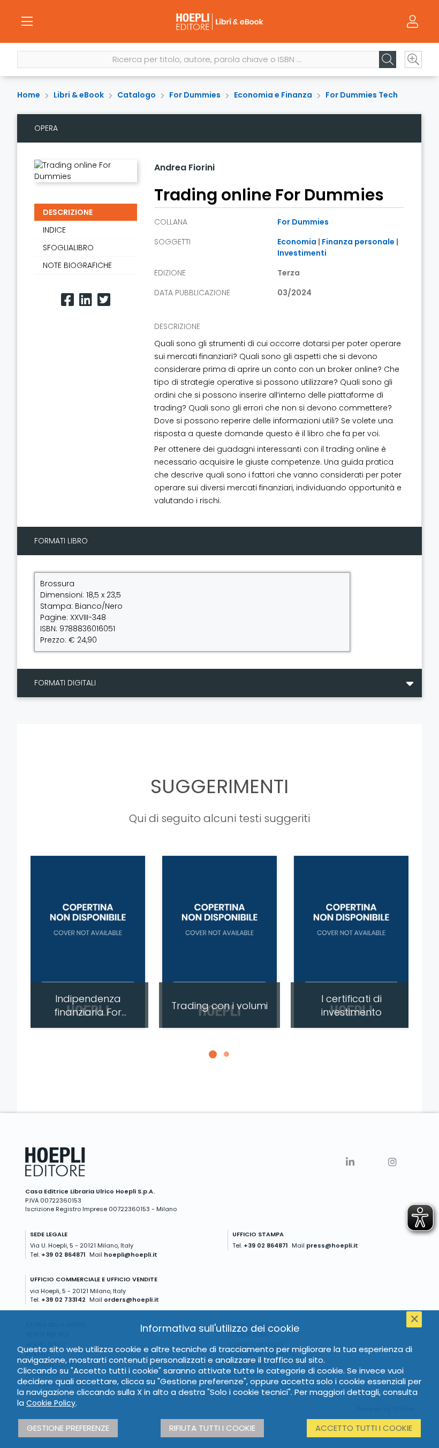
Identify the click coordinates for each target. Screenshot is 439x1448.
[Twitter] (103, 300)
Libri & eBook (79, 94)
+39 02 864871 (63, 1254)
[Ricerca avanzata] (413, 59)
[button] (212, 1054)
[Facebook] (67, 300)
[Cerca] (387, 59)
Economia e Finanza (273, 94)
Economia (296, 241)
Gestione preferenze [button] (68, 1428)
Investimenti (302, 253)
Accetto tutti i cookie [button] (363, 1428)
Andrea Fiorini (184, 167)
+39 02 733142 (63, 1299)
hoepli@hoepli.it (130, 1254)
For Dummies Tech (362, 94)
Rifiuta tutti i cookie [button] (212, 1428)
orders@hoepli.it (131, 1299)
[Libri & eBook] (219, 21)
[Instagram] (392, 1162)
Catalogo (136, 94)
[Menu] (26, 21)
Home (28, 94)
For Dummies (195, 94)
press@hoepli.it (332, 1245)
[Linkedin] (85, 300)
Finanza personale (358, 241)
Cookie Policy (50, 1403)
